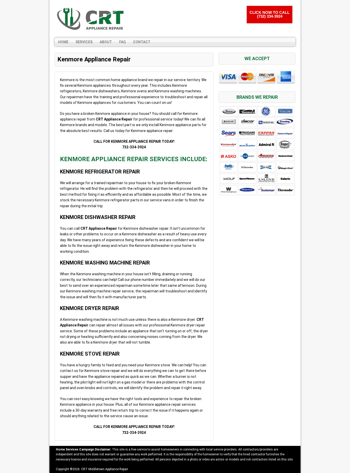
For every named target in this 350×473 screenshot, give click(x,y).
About (106, 42)
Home (63, 42)
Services (84, 42)
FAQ (122, 42)
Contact (141, 42)
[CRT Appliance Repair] (91, 19)
